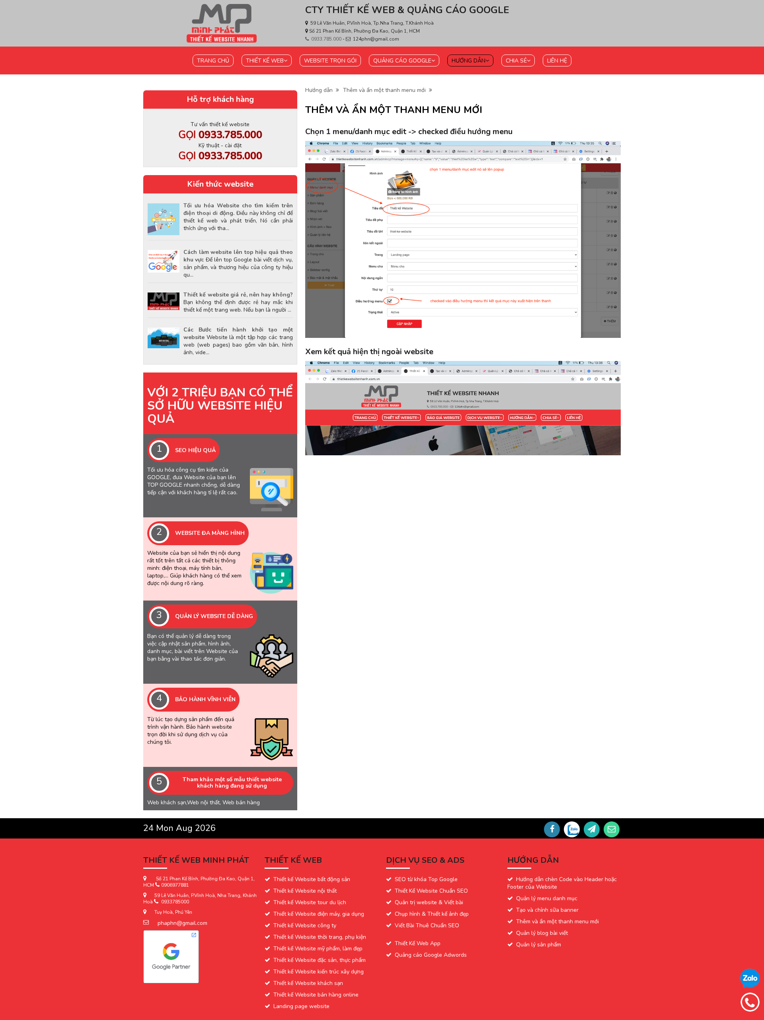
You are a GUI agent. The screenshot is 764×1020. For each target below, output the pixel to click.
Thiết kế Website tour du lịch (309, 902)
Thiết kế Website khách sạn (308, 983)
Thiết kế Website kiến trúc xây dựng (318, 971)
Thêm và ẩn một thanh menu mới (386, 90)
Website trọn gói (330, 60)
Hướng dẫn (468, 60)
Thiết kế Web (265, 60)
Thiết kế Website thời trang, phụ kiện (319, 937)
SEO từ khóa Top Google (426, 879)
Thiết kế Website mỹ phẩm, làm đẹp (318, 948)
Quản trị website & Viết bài (429, 902)
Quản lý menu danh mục (546, 898)
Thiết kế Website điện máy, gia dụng (318, 914)
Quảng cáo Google (402, 60)
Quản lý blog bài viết (542, 933)
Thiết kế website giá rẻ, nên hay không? (238, 294)
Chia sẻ (516, 60)
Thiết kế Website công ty (304, 925)
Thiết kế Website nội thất (305, 891)
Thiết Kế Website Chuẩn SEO (431, 891)
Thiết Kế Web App (417, 943)
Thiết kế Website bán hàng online (316, 995)
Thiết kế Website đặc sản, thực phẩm (319, 960)
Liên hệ (557, 60)
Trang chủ (213, 60)
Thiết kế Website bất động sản (311, 879)
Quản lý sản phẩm (538, 944)
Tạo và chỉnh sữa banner (547, 910)
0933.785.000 (327, 39)
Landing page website (301, 1006)
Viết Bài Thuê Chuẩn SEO (427, 925)
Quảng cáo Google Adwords (431, 955)
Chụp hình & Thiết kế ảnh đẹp (432, 914)
